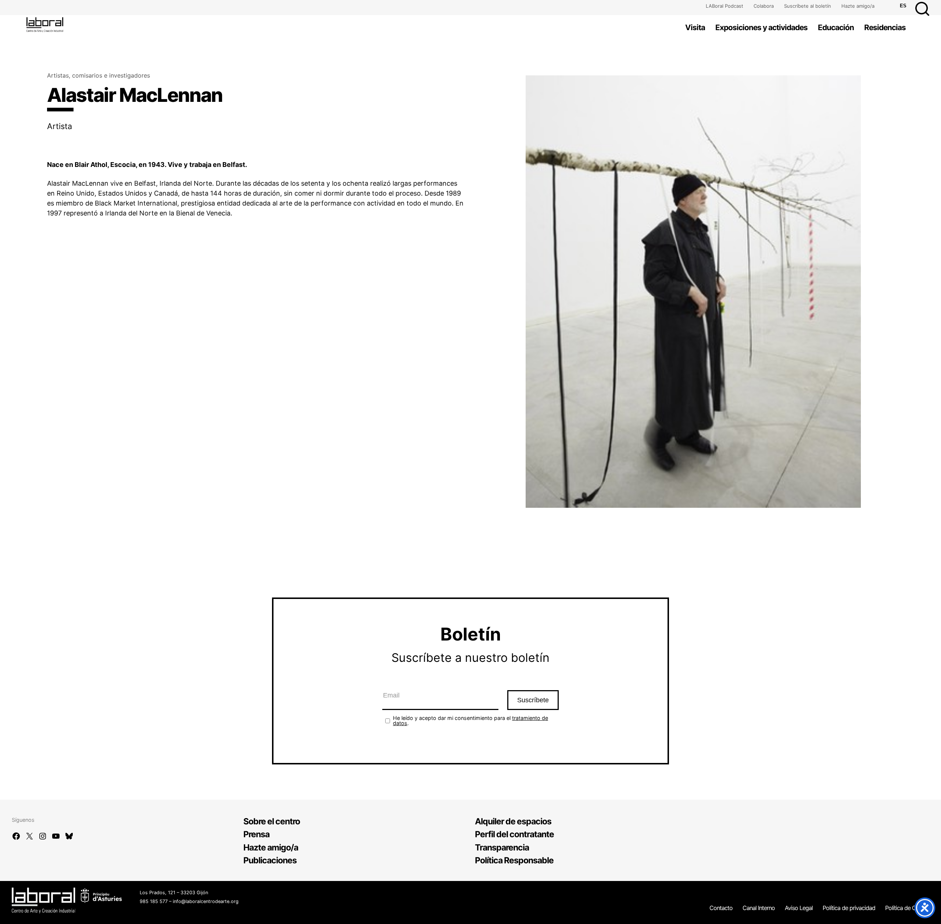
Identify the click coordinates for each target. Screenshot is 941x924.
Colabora (764, 6)
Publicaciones (270, 860)
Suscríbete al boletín (807, 6)
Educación (836, 27)
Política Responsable (514, 860)
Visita (695, 27)
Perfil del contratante (514, 834)
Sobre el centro (271, 821)
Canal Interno (759, 907)
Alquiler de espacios (513, 821)
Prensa (256, 834)
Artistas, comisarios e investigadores (98, 75)
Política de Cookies (908, 907)
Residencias (885, 27)
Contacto (721, 907)
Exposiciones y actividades (761, 27)
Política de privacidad (849, 907)
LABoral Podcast (724, 6)
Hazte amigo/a (857, 6)
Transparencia (502, 847)
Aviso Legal (799, 907)
